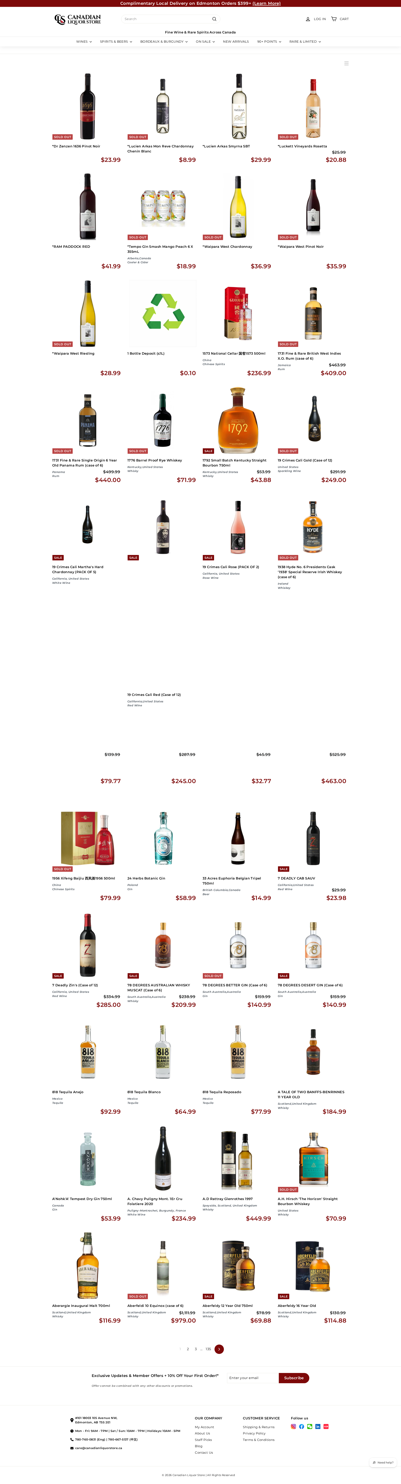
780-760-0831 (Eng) (90, 1439)
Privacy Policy (254, 1433)
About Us (202, 1433)
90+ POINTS (267, 41)
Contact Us (204, 1453)
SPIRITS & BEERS (114, 41)
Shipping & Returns (258, 1427)
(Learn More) (267, 3)
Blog (198, 1446)
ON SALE (204, 41)
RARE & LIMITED (303, 41)
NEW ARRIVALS (236, 41)
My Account (204, 1427)
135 (208, 1349)
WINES (82, 41)
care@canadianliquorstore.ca (98, 1448)
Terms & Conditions (258, 1440)
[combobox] (170, 19)
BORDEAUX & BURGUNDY (162, 41)
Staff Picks (203, 1440)
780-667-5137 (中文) (123, 1439)
